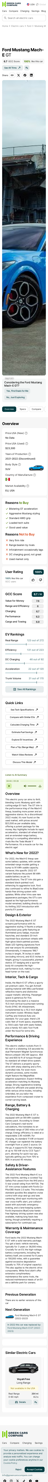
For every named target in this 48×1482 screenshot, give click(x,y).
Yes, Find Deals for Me (17, 391)
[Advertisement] (24, 38)
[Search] (5, 18)
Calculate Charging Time (22, 724)
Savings (35, 11)
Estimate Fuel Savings (22, 732)
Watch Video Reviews (22, 754)
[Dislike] (40, 580)
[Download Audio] (40, 786)
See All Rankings (26, 689)
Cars (4, 11)
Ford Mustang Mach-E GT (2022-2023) (28, 1317)
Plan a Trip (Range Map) (22, 747)
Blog (43, 11)
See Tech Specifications (22, 709)
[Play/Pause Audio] (9, 786)
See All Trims (10, 67)
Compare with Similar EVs (22, 717)
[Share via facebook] (25, 75)
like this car (33, 61)
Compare (13, 11)
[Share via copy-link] (12, 75)
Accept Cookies (34, 1469)
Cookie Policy (10, 1463)
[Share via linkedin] (31, 75)
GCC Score (12, 61)
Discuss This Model (22, 762)
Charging (24, 11)
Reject (18, 1469)
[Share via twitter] (18, 75)
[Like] (33, 580)
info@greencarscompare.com (17, 1475)
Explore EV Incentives (22, 739)
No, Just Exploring (15, 397)
